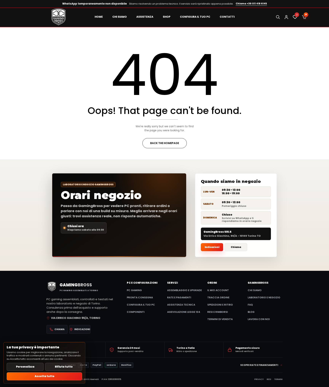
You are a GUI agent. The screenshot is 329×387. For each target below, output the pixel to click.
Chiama (236, 247)
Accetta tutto (44, 376)
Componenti (136, 312)
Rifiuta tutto (64, 367)
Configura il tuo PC (141, 305)
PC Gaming (134, 290)
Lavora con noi (259, 319)
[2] (295, 18)
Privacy (259, 379)
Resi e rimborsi (217, 312)
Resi (269, 379)
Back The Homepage (164, 143)
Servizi (172, 283)
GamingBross (258, 283)
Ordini (212, 283)
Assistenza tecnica (181, 305)
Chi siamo (255, 290)
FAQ (250, 305)
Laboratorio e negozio (264, 297)
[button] (304, 17)
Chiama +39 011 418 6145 (251, 3)
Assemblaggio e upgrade (184, 290)
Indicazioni (212, 247)
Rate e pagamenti (179, 297)
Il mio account (218, 290)
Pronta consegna (140, 297)
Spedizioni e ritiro (220, 305)
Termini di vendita (220, 319)
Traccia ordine (218, 297)
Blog (251, 312)
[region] (44, 363)
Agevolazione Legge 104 (183, 312)
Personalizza (25, 367)
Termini (278, 379)
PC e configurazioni (142, 283)
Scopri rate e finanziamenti (259, 365)
